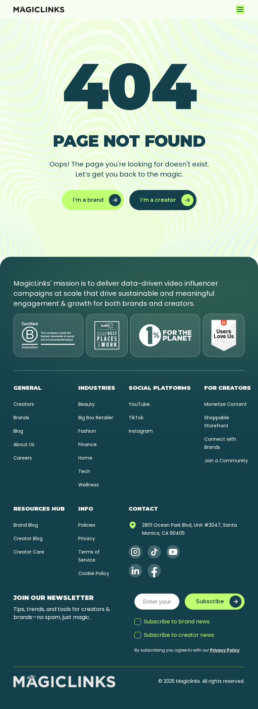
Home (85, 458)
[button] (240, 9)
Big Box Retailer (95, 417)
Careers (22, 458)
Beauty (86, 404)
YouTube (139, 404)
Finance (87, 444)
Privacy (86, 538)
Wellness (88, 484)
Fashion (87, 431)
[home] (38, 9)
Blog (18, 431)
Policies (86, 525)
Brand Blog (25, 525)
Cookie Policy (93, 573)
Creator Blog (28, 538)
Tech (84, 471)
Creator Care (28, 552)
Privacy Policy (225, 650)
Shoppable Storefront (216, 421)
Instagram (141, 431)
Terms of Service (89, 556)
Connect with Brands (220, 443)
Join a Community (226, 460)
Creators (23, 404)
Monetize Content (225, 404)
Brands (21, 417)
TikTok (136, 417)
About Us (23, 444)
